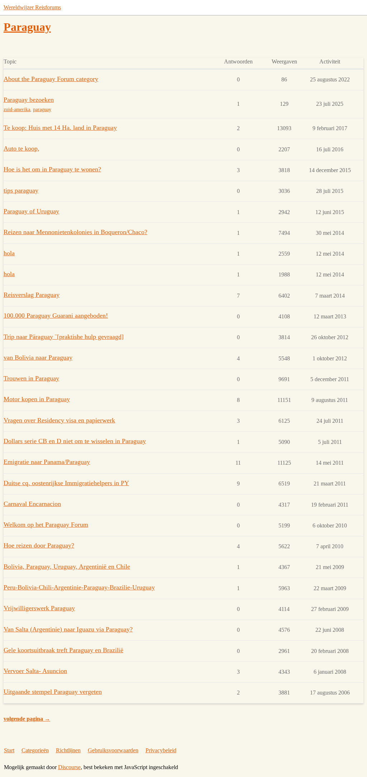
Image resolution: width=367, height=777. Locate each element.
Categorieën (35, 750)
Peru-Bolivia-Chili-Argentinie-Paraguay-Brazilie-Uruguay (79, 587)
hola (9, 253)
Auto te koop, (21, 148)
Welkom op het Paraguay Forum (46, 524)
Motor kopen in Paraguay (37, 399)
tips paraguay (21, 190)
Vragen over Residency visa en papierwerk (59, 420)
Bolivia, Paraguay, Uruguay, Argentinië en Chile (67, 566)
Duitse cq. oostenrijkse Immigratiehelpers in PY (66, 483)
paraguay (42, 109)
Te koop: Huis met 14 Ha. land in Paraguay (60, 127)
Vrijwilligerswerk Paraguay (39, 608)
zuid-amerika (17, 109)
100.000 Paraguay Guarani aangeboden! (56, 315)
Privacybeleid (161, 750)
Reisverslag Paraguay (31, 294)
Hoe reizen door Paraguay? (39, 545)
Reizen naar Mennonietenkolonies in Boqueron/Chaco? (75, 232)
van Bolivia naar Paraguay (38, 357)
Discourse (69, 767)
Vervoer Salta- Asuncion (35, 670)
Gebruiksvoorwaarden (113, 750)
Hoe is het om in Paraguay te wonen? (52, 169)
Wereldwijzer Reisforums (32, 7)
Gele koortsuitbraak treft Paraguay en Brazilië (63, 650)
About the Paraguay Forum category (51, 78)
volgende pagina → (27, 719)
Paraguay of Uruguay (31, 211)
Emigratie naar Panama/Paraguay (47, 461)
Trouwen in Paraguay (31, 378)
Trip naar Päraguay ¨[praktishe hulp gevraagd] (64, 336)
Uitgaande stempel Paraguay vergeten (53, 691)
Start (9, 750)
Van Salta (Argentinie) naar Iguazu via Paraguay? (68, 629)
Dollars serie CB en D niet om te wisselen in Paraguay (75, 441)
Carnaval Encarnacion (32, 503)
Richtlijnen (68, 750)
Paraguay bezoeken (29, 99)
